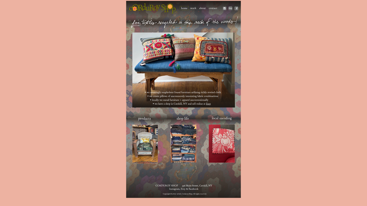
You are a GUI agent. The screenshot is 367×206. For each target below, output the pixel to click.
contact (213, 8)
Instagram (174, 188)
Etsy (208, 103)
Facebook (193, 188)
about (202, 8)
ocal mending (222, 118)
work (193, 8)
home (184, 8)
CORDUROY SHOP (166, 185)
